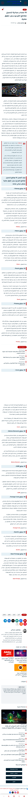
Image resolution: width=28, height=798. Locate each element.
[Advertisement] (14, 40)
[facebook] (10, 792)
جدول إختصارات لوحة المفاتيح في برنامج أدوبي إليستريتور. (14, 364)
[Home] (24, 796)
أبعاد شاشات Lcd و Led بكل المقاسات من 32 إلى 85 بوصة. (13, 735)
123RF (18, 492)
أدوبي (25, 9)
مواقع (9, 614)
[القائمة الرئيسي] (25, 3)
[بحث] (2, 3)
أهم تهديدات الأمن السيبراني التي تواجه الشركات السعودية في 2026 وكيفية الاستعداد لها (14, 728)
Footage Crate (16, 528)
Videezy (18, 226)
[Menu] (14, 796)
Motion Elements (15, 462)
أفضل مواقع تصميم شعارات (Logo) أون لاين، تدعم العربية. (13, 755)
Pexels (18, 299)
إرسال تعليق (21, 687)
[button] (20, 620)
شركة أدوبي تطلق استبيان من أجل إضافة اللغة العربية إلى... (14, 358)
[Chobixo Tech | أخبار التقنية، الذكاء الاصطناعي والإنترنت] (14, 3)
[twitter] (13, 792)
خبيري (14, 781)
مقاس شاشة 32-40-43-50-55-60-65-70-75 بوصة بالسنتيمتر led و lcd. (14, 740)
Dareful (18, 549)
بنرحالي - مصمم (14, 773)
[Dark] (8, 796)
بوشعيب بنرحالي (20, 23)
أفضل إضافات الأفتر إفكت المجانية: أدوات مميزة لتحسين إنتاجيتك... (13, 352)
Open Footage (16, 578)
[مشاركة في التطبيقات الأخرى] (17, 624)
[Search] (19, 796)
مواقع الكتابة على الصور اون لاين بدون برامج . (14, 750)
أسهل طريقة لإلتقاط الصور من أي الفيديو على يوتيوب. (14, 761)
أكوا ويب (14, 777)
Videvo (18, 264)
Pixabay (18, 341)
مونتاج (4, 614)
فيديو (14, 614)
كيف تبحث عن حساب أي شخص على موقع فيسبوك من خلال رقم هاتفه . (13, 746)
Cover (18, 427)
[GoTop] (3, 796)
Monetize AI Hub (14, 769)
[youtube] (18, 792)
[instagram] (15, 792)
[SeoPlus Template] (27, 789)
